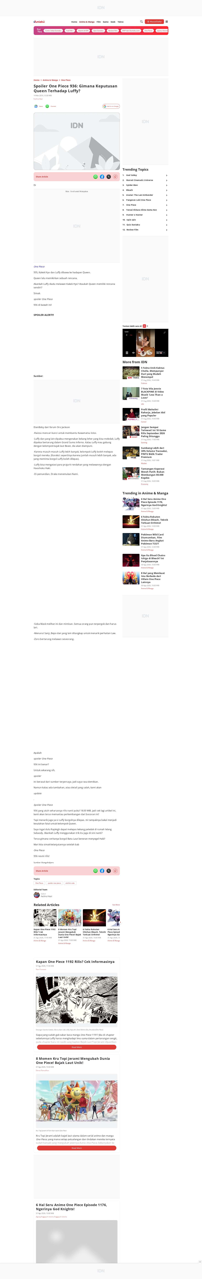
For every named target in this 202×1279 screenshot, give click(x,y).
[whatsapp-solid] (95, 177)
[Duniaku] (39, 22)
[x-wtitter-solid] (108, 177)
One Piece (39, 266)
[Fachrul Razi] (37, 895)
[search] (141, 21)
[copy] (115, 176)
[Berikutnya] (120, 922)
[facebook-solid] (102, 177)
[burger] (166, 21)
